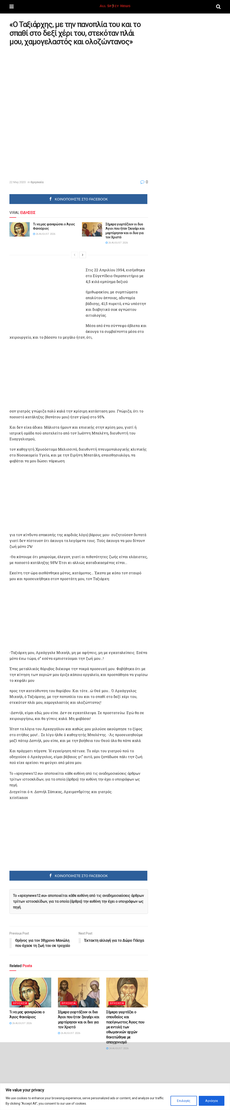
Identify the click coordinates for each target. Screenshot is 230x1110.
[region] (115, 1096)
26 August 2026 (45, 234)
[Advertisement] (47, 80)
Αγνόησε (211, 1101)
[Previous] (74, 255)
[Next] (82, 255)
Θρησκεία (37, 182)
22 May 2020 (17, 182)
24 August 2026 (118, 1048)
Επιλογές (183, 1101)
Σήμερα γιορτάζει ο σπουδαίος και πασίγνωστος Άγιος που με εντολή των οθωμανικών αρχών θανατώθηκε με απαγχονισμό (125, 1027)
